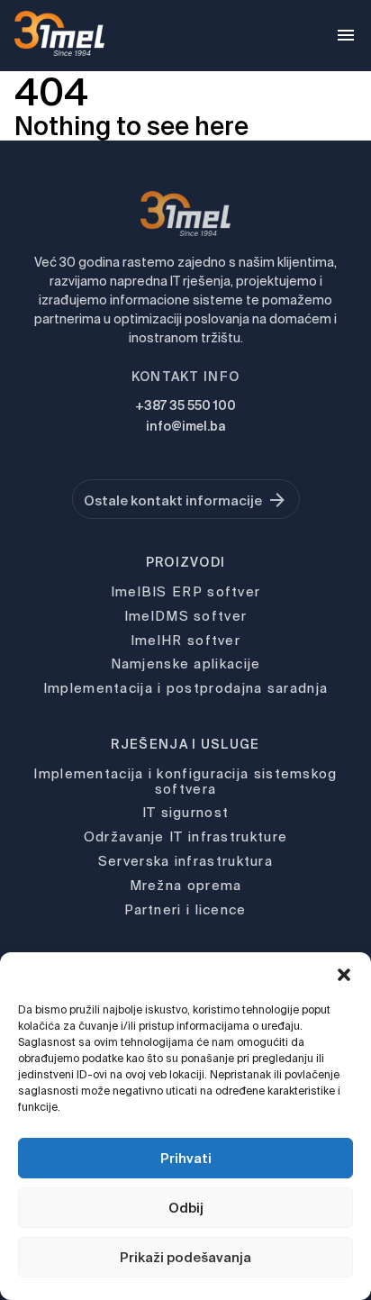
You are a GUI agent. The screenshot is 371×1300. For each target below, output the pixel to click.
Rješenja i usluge (185, 744)
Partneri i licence (185, 909)
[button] (344, 975)
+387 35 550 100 (185, 405)
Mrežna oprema (186, 885)
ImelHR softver (185, 640)
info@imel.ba (185, 426)
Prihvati (186, 1158)
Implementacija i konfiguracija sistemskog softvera (185, 781)
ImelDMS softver (186, 615)
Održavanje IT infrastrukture (185, 836)
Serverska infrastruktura (185, 860)
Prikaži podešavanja (185, 1257)
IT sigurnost (186, 812)
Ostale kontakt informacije (173, 500)
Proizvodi (186, 562)
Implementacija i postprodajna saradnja (185, 687)
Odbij (186, 1207)
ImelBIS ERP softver (186, 591)
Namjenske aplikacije (186, 663)
